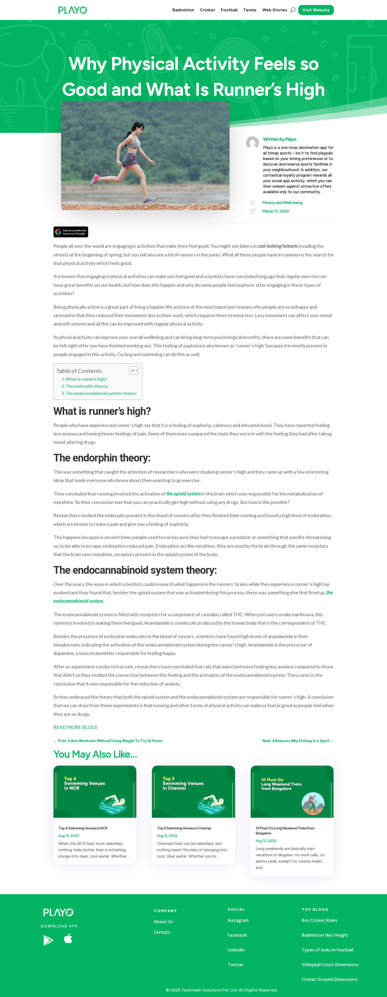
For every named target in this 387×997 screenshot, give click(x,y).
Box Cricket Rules (319, 920)
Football (229, 9)
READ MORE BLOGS (75, 727)
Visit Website (316, 9)
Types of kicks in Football (327, 950)
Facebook (237, 935)
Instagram (238, 920)
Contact (162, 932)
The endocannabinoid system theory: (101, 393)
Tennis (249, 9)
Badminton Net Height (325, 935)
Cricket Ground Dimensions (330, 979)
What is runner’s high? (86, 378)
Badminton (183, 9)
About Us (163, 922)
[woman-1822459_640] (109, 956)
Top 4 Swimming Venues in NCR (82, 828)
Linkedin (236, 950)
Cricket (207, 9)
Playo (290, 139)
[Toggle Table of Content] (131, 370)
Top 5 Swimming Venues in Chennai (184, 828)
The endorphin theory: (87, 385)
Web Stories (274, 9)
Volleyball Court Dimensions (330, 964)
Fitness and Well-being (282, 202)
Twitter (236, 964)
